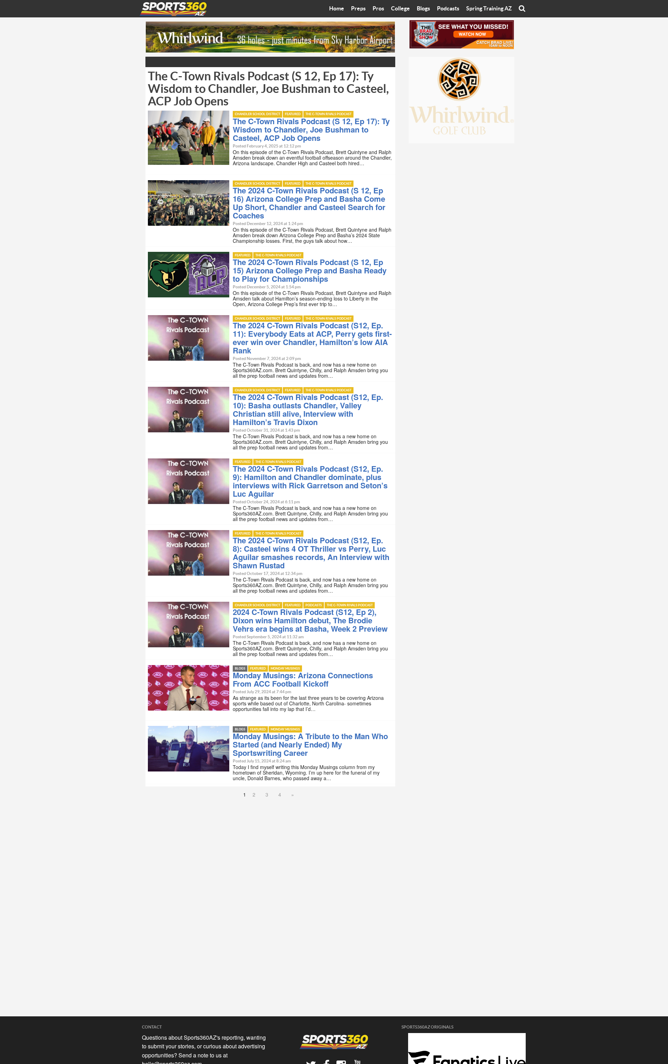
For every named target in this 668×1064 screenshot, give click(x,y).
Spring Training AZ (489, 8)
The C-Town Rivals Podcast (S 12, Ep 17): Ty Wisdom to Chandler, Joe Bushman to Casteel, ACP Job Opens (311, 129)
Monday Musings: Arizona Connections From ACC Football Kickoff (303, 679)
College (400, 8)
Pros (378, 8)
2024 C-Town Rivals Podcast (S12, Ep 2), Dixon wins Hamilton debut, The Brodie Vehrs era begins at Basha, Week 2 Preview (310, 620)
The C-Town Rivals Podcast (328, 114)
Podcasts (448, 8)
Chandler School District (257, 114)
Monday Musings (285, 668)
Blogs (423, 8)
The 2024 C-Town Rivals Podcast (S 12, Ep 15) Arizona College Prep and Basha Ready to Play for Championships (310, 270)
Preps (358, 8)
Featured (293, 114)
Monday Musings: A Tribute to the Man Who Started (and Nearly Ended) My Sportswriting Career (310, 744)
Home (336, 8)
